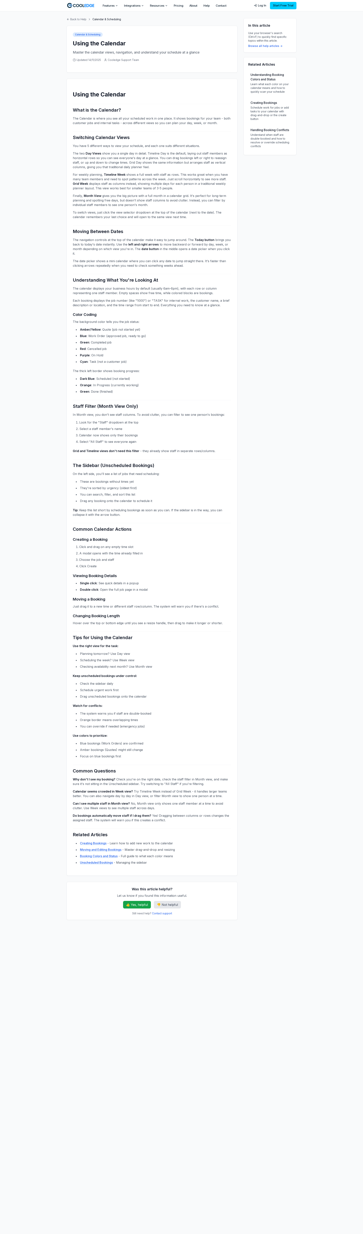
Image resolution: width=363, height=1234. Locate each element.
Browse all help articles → (265, 45)
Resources (157, 5)
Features (109, 5)
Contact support (162, 913)
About (193, 5)
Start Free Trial (283, 5)
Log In (262, 5)
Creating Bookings (93, 843)
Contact (221, 5)
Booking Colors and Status (99, 856)
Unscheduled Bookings (96, 862)
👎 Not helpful (167, 905)
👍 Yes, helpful (137, 905)
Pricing (178, 5)
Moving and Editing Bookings (100, 850)
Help (206, 5)
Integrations (132, 5)
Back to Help (78, 19)
